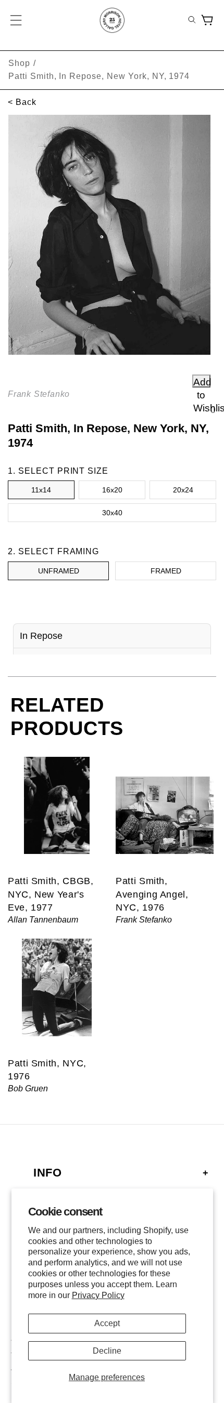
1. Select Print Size (58, 470)
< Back (22, 102)
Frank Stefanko (39, 394)
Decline (107, 1350)
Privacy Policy (98, 1295)
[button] (16, 20)
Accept (107, 1323)
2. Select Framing (53, 551)
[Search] (192, 21)
